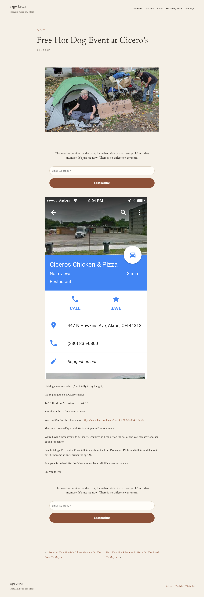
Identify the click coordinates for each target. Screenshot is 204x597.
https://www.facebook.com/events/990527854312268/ (113, 420)
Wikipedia (189, 586)
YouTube (179, 586)
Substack (170, 586)
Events (41, 30)
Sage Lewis (18, 6)
